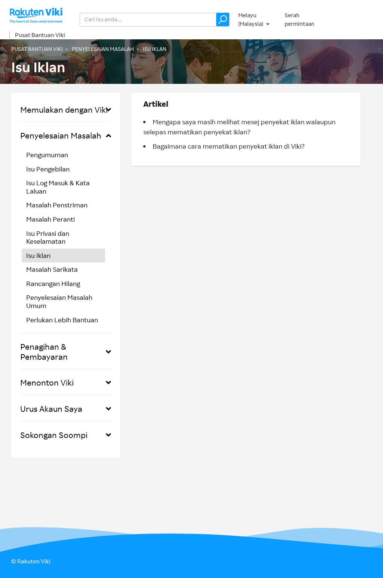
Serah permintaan (300, 19)
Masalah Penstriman (57, 205)
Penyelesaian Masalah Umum (59, 301)
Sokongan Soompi (54, 435)
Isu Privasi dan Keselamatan (47, 237)
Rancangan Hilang (53, 283)
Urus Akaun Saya (51, 409)
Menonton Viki (47, 382)
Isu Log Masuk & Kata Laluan (58, 187)
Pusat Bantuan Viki (40, 35)
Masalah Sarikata (52, 269)
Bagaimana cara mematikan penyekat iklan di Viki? (228, 146)
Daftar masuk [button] (354, 19)
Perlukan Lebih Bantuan (62, 320)
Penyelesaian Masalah (103, 49)
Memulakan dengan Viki (64, 109)
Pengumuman (47, 154)
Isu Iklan (154, 49)
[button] (222, 19)
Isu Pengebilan (48, 169)
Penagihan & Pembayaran (44, 351)
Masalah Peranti (50, 219)
